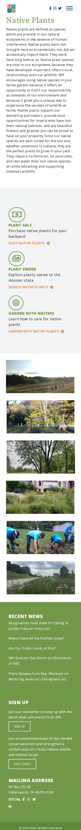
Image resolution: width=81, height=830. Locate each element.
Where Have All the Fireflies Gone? (36, 638)
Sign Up (19, 726)
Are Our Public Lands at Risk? (32, 648)
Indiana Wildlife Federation (45, 828)
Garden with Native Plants (34, 331)
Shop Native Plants (27, 243)
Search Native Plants (28, 287)
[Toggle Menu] (69, 8)
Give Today (22, 764)
